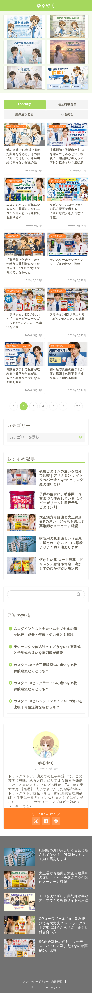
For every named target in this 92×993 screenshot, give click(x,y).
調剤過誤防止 (24, 114)
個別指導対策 (67, 104)
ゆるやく (46, 5)
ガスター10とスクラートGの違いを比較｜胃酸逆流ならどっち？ (47, 686)
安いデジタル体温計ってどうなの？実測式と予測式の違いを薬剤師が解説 (47, 650)
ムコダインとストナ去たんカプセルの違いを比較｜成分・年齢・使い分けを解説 (47, 632)
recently (24, 104)
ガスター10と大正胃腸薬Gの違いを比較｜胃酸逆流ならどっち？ (47, 668)
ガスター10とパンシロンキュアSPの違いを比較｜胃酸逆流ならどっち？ (48, 704)
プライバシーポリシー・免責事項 (42, 981)
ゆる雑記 (67, 114)
